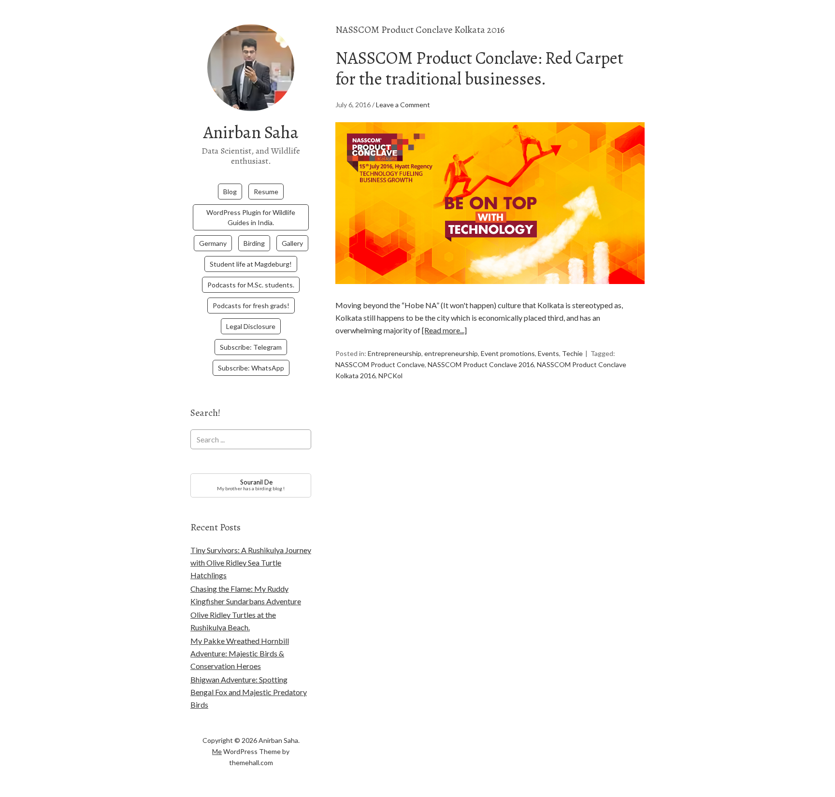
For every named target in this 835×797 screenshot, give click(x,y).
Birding (254, 243)
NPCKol (390, 375)
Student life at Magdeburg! (251, 264)
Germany (213, 243)
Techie (572, 353)
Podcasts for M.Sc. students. (250, 285)
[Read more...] (444, 330)
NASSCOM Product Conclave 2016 (481, 364)
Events (548, 353)
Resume (266, 191)
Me (217, 751)
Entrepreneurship (394, 353)
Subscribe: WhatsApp (251, 368)
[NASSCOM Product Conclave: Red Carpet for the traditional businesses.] (490, 292)
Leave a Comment (403, 104)
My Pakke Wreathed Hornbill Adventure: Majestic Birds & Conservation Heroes (239, 653)
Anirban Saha (251, 132)
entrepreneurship (451, 353)
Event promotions (508, 353)
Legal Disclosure (250, 326)
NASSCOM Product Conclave (380, 364)
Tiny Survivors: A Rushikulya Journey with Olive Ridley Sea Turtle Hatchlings (250, 562)
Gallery (292, 243)
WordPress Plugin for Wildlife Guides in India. (250, 217)
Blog (230, 191)
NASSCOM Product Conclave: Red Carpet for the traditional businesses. (479, 68)
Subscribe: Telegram (251, 347)
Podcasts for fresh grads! (251, 305)
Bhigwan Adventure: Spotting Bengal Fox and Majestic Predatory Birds (248, 692)
